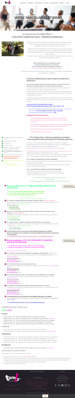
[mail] (69, 385)
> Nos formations (37, 386)
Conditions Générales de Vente (12, 389)
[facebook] (56, 385)
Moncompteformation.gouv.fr (29, 356)
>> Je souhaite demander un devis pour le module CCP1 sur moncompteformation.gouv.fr (30, 236)
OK (45, 396)
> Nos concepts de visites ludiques (37, 388)
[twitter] (59, 385)
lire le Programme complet (22, 204)
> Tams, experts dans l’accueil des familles (37, 381)
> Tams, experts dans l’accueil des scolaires (37, 383)
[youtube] (62, 385)
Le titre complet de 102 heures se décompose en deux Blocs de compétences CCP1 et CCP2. (49, 151)
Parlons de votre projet (62, 382)
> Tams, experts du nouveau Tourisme (37, 385)
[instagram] (66, 385)
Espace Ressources (12, 385)
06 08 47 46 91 (62, 375)
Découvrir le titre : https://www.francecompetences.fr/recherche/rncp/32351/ (45, 148)
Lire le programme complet (14, 216)
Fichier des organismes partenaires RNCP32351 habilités (47, 68)
